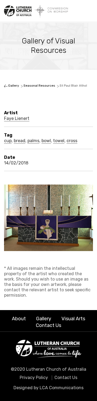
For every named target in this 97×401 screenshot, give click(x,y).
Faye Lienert (16, 118)
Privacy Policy (34, 377)
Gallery (43, 319)
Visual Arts (73, 319)
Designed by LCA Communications (48, 387)
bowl (46, 140)
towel (58, 140)
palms (33, 140)
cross (72, 140)
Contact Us (48, 325)
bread (19, 140)
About (19, 319)
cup (8, 140)
